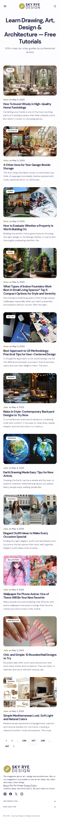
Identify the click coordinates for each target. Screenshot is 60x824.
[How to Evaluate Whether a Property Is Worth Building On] (30, 202)
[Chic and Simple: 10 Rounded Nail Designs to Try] (30, 631)
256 (24, 740)
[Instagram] (22, 794)
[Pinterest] (5, 794)
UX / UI (11, 317)
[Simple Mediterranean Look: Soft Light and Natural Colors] (30, 692)
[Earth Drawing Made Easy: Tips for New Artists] (30, 449)
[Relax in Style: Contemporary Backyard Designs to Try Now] (30, 388)
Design (11, 377)
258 (43, 740)
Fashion (11, 499)
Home (10, 70)
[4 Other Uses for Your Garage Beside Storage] (30, 141)
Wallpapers (13, 560)
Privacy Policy (30, 785)
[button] (5, 6)
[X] (16, 794)
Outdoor (12, 131)
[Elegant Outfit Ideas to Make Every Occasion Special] (30, 510)
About (6, 785)
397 (7, 746)
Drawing (12, 438)
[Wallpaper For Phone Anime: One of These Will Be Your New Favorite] (30, 571)
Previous (6, 741)
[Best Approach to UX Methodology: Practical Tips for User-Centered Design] (30, 327)
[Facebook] (10, 794)
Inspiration (13, 621)
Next (14, 746)
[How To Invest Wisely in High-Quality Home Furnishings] (30, 80)
